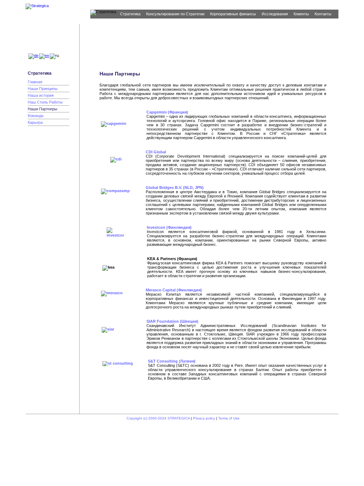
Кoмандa (35, 115)
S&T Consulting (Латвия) (172, 361)
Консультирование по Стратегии (175, 14)
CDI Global (156, 152)
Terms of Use (229, 418)
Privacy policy (204, 418)
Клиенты (301, 14)
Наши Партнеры (42, 109)
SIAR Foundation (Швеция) (172, 321)
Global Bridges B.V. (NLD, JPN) (175, 187)
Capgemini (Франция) (167, 112)
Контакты (323, 14)
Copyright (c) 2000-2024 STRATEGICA (158, 418)
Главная (35, 82)
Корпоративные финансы (233, 14)
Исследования (275, 14)
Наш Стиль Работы (45, 102)
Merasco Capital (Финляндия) (174, 290)
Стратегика (130, 14)
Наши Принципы (43, 88)
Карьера (35, 122)
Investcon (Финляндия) (169, 227)
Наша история (41, 95)
